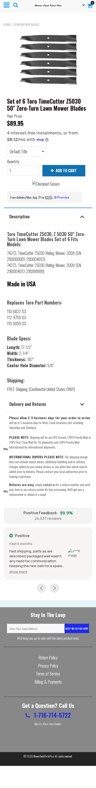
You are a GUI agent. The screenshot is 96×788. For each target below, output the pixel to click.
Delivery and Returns (27, 404)
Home (6, 24)
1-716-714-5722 (51, 715)
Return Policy (48, 657)
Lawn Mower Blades (26, 24)
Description (19, 216)
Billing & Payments (48, 682)
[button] (18, 571)
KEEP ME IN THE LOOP (76, 628)
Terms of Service (48, 674)
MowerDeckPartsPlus (43, 756)
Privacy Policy (48, 666)
